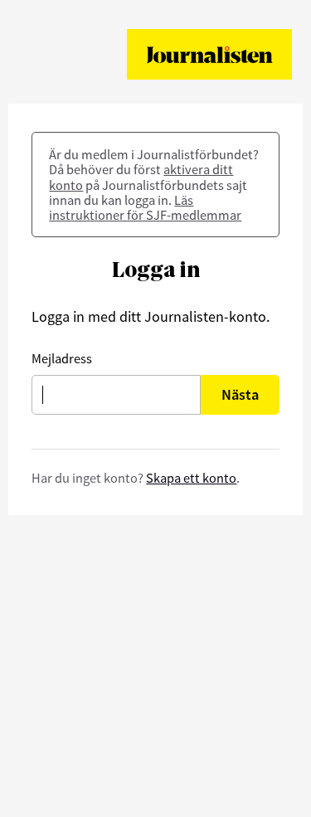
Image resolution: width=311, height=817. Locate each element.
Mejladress (62, 358)
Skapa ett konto (191, 477)
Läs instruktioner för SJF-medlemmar (145, 207)
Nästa (240, 394)
